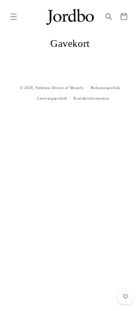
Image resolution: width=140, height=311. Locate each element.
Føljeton (43, 88)
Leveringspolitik (52, 98)
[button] (13, 16)
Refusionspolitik (105, 88)
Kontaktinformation (91, 98)
